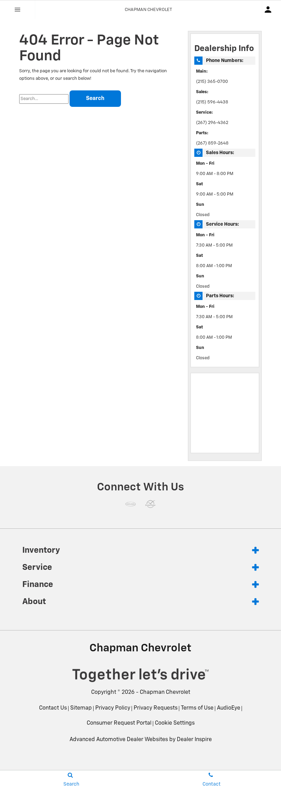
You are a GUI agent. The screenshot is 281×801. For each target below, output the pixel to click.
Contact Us (53, 708)
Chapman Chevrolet (165, 692)
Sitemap (81, 708)
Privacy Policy (112, 708)
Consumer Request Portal (119, 723)
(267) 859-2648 (212, 143)
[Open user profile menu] (271, 9)
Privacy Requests (156, 708)
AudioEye (228, 708)
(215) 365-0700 (212, 81)
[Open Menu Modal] (17, 9)
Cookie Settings (175, 723)
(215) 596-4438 (212, 102)
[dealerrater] (150, 504)
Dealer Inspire (194, 739)
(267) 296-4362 (212, 123)
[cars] (130, 504)
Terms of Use (197, 708)
